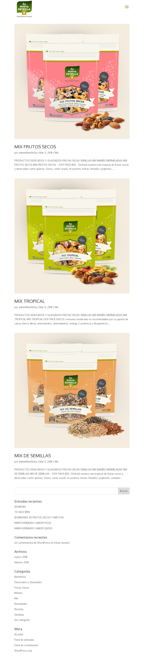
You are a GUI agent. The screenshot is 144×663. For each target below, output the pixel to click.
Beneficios (20, 576)
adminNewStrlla (28, 152)
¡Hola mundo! (62, 542)
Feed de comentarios (26, 645)
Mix (56, 152)
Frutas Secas (21, 587)
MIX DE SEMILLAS (32, 455)
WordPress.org (23, 650)
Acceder (19, 634)
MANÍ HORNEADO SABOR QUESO (33, 528)
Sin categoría (22, 619)
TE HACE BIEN (22, 511)
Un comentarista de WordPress (32, 542)
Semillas (19, 614)
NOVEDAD (20, 506)
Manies (18, 592)
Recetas (19, 609)
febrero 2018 (21, 562)
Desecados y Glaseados (28, 582)
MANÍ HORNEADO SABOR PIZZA (32, 522)
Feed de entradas (24, 639)
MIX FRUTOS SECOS (35, 146)
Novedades (20, 603)
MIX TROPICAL (29, 301)
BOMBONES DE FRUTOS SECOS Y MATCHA (39, 517)
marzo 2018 (20, 556)
